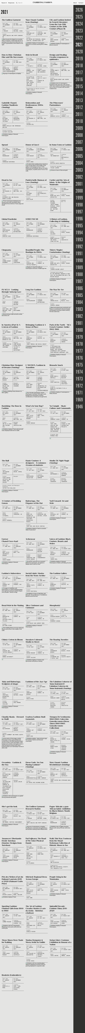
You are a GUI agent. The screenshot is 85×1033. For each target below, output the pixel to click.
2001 (79, 184)
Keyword (4, 3)
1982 (79, 316)
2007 (79, 142)
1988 (79, 274)
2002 (79, 177)
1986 (79, 288)
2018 (79, 65)
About (75, 3)
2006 (79, 149)
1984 (79, 302)
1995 (79, 226)
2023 (79, 31)
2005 (79, 156)
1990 (79, 260)
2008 (79, 135)
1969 (79, 400)
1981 (79, 323)
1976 (79, 358)
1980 (79, 330)
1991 (79, 253)
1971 (79, 393)
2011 (79, 114)
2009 (79, 128)
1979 (79, 337)
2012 (79, 107)
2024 (79, 24)
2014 (79, 93)
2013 (79, 100)
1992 (79, 246)
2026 (79, 10)
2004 (79, 163)
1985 (79, 295)
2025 (79, 17)
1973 (79, 379)
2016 (79, 79)
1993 (79, 239)
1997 (79, 212)
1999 (79, 198)
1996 (79, 219)
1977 (79, 351)
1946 (79, 407)
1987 (79, 281)
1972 (79, 386)
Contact (81, 3)
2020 (79, 52)
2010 (79, 121)
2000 (79, 191)
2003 (79, 170)
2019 (79, 58)
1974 (79, 372)
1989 (79, 267)
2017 (79, 72)
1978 (79, 344)
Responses (11, 3)
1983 (79, 309)
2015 (79, 86)
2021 (79, 45)
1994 (79, 233)
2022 (79, 38)
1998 (79, 205)
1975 (79, 365)
